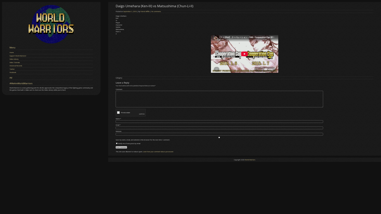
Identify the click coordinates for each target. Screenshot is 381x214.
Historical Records (16, 66)
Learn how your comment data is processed (158, 152)
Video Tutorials (15, 62)
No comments (156, 11)
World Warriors (250, 160)
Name (118, 119)
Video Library (14, 59)
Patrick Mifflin (145, 11)
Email (118, 125)
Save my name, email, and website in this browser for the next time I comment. (143, 140)
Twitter (12, 69)
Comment (119, 89)
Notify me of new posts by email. (129, 143)
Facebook (13, 72)
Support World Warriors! (18, 56)
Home (12, 52)
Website (118, 131)
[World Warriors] (51, 43)
